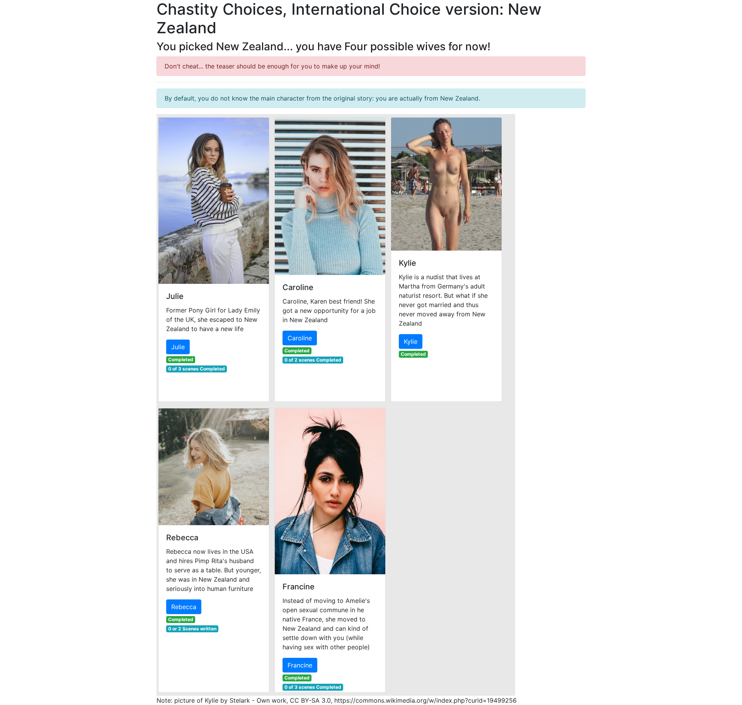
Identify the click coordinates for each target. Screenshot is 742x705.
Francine (300, 665)
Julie (178, 347)
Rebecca (183, 607)
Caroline (300, 338)
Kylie (410, 341)
